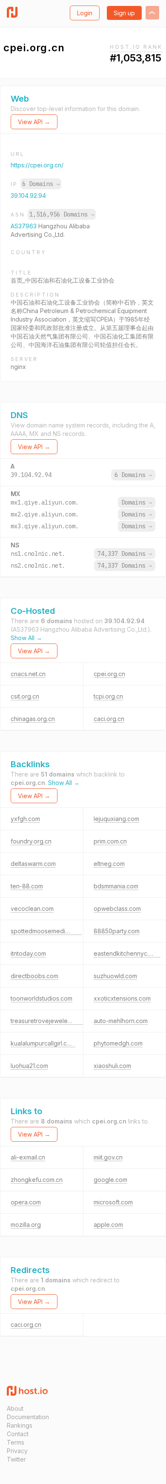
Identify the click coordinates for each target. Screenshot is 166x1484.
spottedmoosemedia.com (46, 931)
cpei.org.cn (109, 673)
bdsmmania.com (116, 886)
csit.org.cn (25, 696)
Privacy (17, 1450)
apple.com (108, 1224)
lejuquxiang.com (116, 818)
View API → (34, 121)
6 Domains (41, 184)
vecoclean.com (32, 908)
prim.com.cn (110, 841)
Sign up (124, 13)
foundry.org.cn (31, 841)
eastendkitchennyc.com (127, 953)
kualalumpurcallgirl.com (43, 1043)
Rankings (19, 1425)
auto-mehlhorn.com (121, 1020)
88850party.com (117, 931)
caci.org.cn (109, 718)
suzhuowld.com (115, 975)
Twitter (16, 1459)
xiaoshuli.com (112, 1065)
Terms (15, 1442)
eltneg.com (109, 863)
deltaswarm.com (33, 863)
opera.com (26, 1202)
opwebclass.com (117, 908)
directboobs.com (34, 975)
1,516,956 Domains (61, 214)
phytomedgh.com (118, 1043)
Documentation (28, 1416)
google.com (110, 1179)
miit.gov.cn (108, 1157)
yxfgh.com (25, 818)
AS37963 (24, 226)
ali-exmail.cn (28, 1157)
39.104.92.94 (28, 195)
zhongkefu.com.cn (37, 1179)
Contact (18, 1433)
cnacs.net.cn (28, 673)
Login (84, 13)
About (15, 1408)
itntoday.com (28, 953)
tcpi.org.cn (108, 696)
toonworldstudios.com (41, 998)
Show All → (26, 637)
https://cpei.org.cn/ (37, 165)
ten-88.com (27, 886)
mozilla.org (26, 1224)
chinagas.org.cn (33, 718)
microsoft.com (113, 1202)
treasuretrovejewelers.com (48, 1020)
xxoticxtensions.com (122, 998)
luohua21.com (29, 1065)
